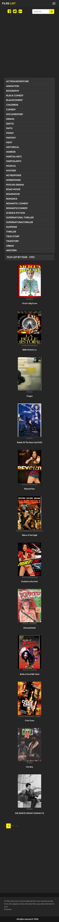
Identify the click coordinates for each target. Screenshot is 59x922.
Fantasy (11, 138)
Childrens (12, 105)
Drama (10, 119)
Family (10, 133)
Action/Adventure (17, 81)
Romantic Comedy (17, 203)
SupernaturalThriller (19, 222)
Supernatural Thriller (20, 217)
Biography (12, 91)
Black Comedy (14, 96)
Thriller (11, 232)
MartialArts (13, 161)
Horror (11, 152)
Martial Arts (14, 157)
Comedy (11, 110)
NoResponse (13, 180)
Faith (9, 128)
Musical (11, 166)
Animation (12, 86)
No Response (13, 175)
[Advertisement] (29, 46)
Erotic (10, 124)
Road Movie (13, 189)
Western (11, 250)
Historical (12, 147)
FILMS (9, 3)
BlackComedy (14, 100)
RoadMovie (13, 194)
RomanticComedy (17, 208)
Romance (11, 199)
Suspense (11, 227)
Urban (10, 246)
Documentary (14, 114)
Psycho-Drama (15, 185)
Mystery (11, 171)
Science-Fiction (15, 213)
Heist (9, 142)
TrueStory (12, 241)
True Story (12, 236)
